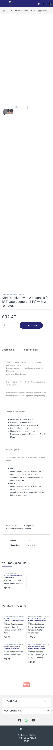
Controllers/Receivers (19, 11)
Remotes (13, 573)
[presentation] (50, 685)
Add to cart (32, 325)
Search (39, 3)
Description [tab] (8, 350)
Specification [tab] (31, 350)
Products (21, 294)
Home (4, 11)
